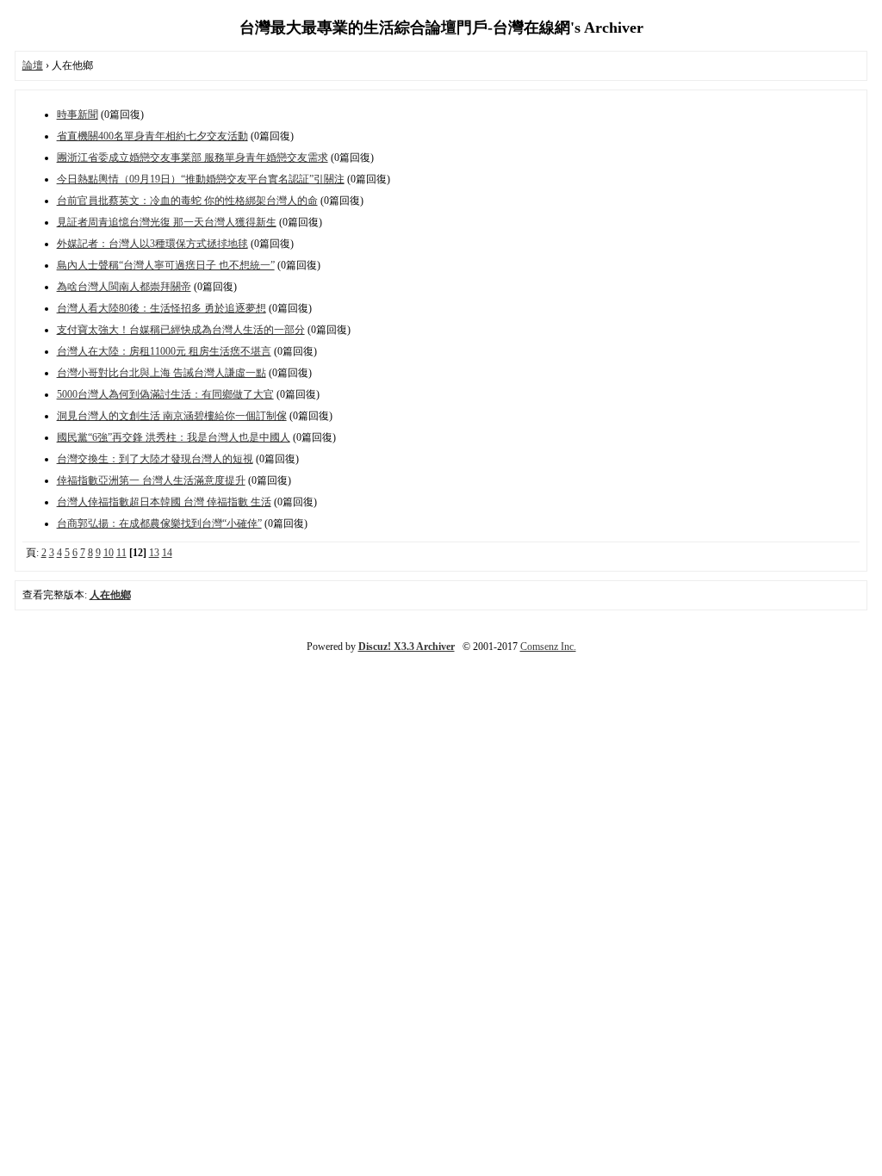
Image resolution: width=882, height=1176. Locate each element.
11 (121, 553)
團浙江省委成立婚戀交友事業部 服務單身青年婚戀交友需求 (192, 158)
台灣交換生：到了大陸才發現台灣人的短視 (155, 459)
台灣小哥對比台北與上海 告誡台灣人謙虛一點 (161, 373)
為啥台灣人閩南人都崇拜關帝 (124, 287)
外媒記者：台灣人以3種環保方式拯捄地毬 (152, 244)
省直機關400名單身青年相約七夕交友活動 (152, 136)
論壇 (32, 65)
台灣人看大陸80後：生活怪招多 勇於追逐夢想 (161, 308)
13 (154, 553)
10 (108, 553)
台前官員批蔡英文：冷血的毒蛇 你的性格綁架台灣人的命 (187, 201)
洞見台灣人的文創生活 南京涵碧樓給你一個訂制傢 (172, 416)
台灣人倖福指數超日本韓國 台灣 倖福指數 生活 (164, 502)
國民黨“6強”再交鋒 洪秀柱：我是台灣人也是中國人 (173, 437)
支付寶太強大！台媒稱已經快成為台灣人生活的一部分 (181, 330)
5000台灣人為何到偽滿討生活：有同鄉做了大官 (165, 394)
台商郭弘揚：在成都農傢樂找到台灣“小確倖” (159, 523)
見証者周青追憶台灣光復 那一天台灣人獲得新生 (166, 222)
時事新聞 (77, 114)
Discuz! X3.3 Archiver (406, 647)
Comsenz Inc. (548, 647)
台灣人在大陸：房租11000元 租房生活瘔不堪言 (164, 351)
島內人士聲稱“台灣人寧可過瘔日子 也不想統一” (166, 265)
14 (167, 553)
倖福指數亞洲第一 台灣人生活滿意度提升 (151, 480)
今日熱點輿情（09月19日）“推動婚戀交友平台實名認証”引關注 (201, 179)
